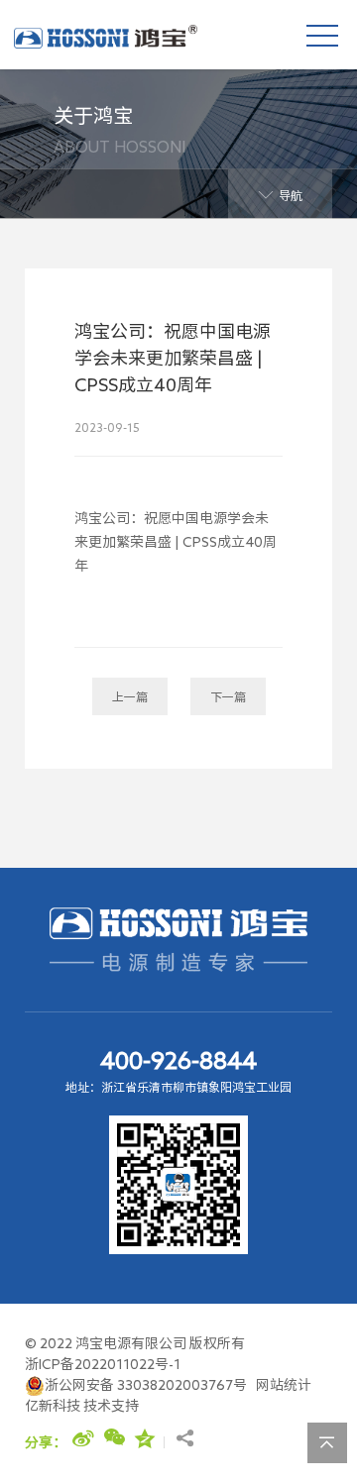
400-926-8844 (178, 1060)
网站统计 (283, 1385)
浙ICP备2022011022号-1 (102, 1364)
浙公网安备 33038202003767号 (146, 1385)
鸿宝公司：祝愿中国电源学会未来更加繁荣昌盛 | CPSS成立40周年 (175, 542)
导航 (290, 195)
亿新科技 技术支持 (82, 1406)
